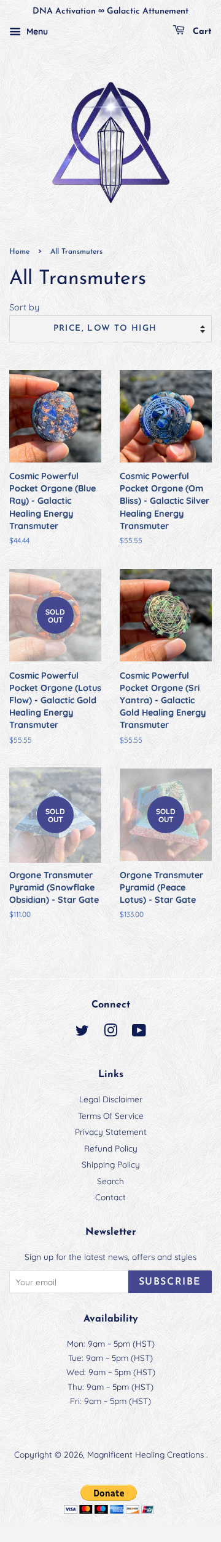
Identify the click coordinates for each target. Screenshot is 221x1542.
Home (19, 252)
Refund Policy (111, 1148)
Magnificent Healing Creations (146, 1454)
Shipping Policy (111, 1164)
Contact (110, 1197)
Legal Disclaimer (110, 1099)
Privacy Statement (111, 1131)
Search (110, 1181)
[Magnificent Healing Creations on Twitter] (82, 1032)
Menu (36, 31)
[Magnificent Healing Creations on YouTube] (139, 1032)
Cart (201, 31)
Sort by (24, 307)
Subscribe (170, 1282)
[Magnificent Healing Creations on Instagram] (110, 1032)
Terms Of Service (111, 1115)
